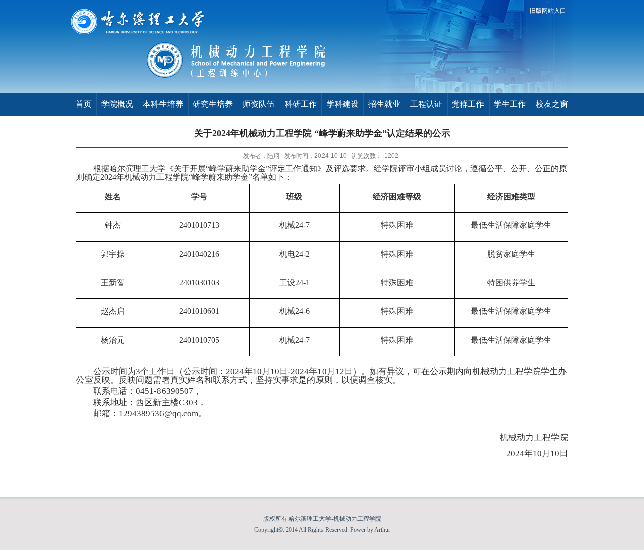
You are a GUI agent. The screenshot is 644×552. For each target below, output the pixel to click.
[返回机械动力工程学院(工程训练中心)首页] (249, 77)
